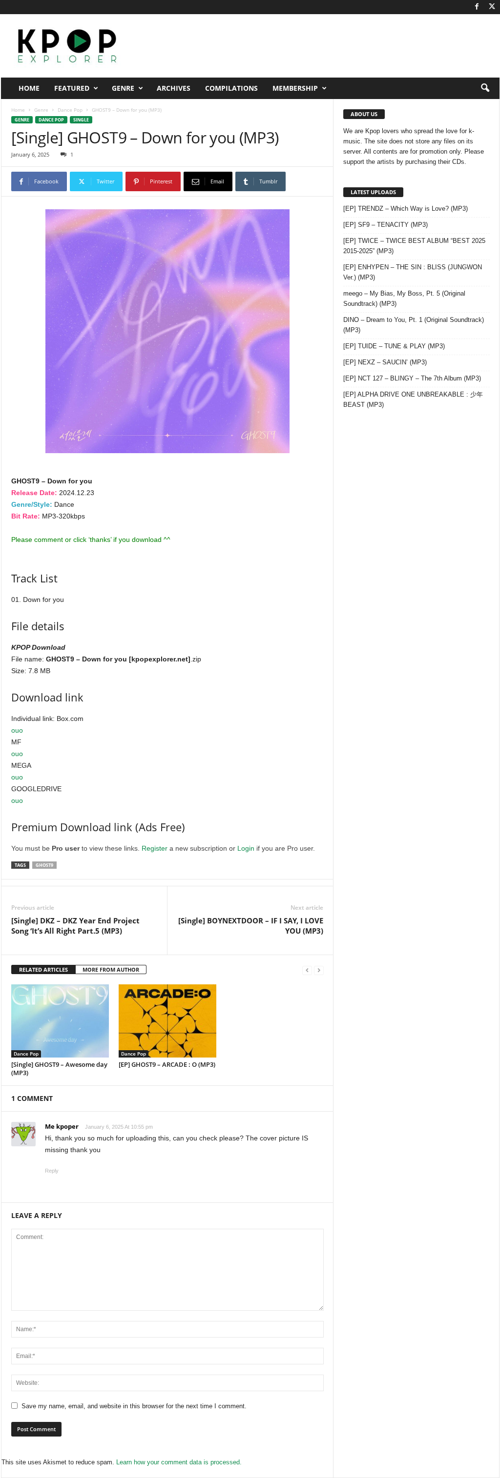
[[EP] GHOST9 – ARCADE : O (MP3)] (167, 1021)
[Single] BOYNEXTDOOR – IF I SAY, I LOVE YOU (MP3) (250, 926)
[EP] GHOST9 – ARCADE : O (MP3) (167, 1064)
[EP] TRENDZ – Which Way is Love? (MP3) (405, 208)
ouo (17, 730)
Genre (123, 88)
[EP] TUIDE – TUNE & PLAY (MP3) (394, 346)
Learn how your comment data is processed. (179, 1462)
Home (29, 88)
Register (154, 848)
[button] (485, 88)
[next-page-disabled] (319, 970)
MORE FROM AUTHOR (111, 969)
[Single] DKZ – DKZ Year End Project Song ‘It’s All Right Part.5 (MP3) (75, 926)
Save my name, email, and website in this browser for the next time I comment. (134, 1406)
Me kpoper (62, 1126)
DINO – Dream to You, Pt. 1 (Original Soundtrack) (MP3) (413, 325)
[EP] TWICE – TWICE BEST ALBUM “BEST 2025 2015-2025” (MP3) (414, 246)
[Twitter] (492, 7)
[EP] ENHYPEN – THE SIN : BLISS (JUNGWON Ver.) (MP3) (412, 272)
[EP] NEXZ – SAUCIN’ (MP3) (385, 362)
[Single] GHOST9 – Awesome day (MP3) (59, 1068)
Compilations (231, 88)
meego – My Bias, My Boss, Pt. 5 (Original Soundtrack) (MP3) (404, 298)
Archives (173, 88)
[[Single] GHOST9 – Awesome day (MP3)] (60, 1021)
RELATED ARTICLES (43, 969)
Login (245, 848)
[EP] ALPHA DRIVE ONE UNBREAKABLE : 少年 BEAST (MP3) (413, 399)
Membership (295, 88)
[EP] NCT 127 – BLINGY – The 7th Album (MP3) (412, 378)
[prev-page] (307, 970)
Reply (52, 1171)
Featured (71, 88)
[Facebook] (477, 7)
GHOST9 (44, 865)
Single (81, 120)
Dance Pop (70, 109)
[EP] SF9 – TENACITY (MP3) (385, 224)
